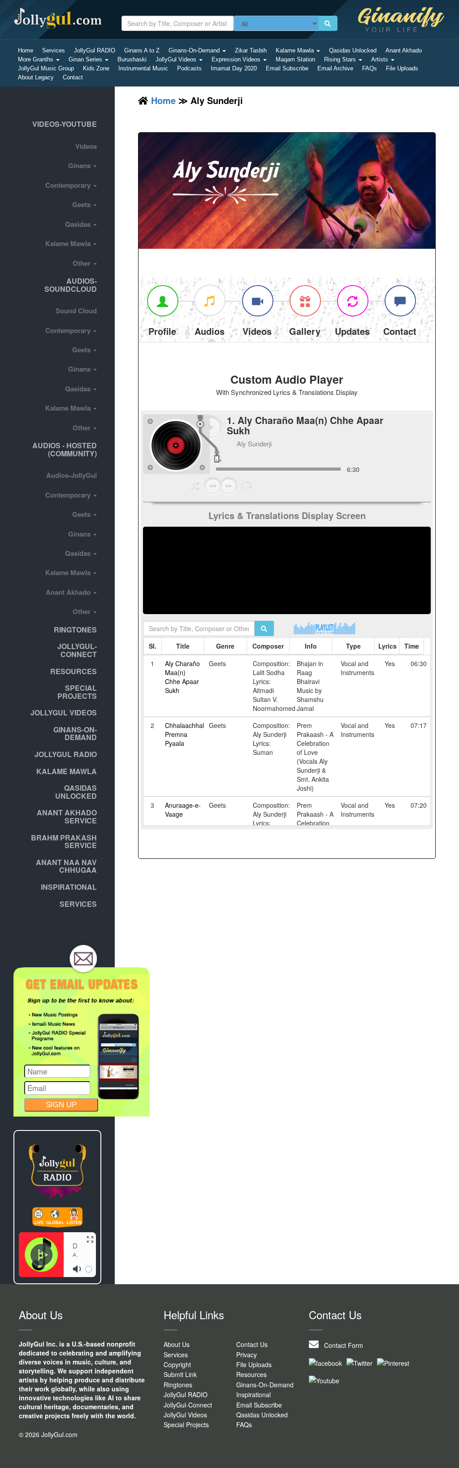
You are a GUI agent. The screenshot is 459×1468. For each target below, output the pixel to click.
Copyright (177, 1364)
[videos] (257, 300)
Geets (82, 204)
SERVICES (78, 904)
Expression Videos (237, 59)
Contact (73, 77)
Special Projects (186, 1424)
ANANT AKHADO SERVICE (67, 816)
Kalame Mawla (296, 50)
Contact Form (341, 1345)
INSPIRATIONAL (69, 887)
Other (82, 263)
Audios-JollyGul (71, 475)
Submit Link (180, 1374)
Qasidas (78, 224)
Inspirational (253, 1394)
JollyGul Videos (177, 59)
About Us (177, 1344)
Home (25, 50)
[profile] (162, 300)
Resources (73, 671)
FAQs (369, 68)
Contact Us (252, 1344)
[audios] (209, 300)
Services (53, 50)
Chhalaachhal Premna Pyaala (184, 734)
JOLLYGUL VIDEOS (63, 712)
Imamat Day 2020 (234, 68)
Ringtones (75, 629)
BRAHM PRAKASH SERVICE (64, 841)
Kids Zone (96, 68)
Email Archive (335, 68)
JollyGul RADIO (94, 50)
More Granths (36, 59)
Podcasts (189, 68)
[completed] (400, 300)
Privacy (246, 1354)
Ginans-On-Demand (195, 50)
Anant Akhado (403, 50)
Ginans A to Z (142, 50)
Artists (380, 59)
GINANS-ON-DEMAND (75, 733)
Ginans (80, 165)
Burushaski (132, 59)
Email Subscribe (287, 68)
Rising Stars (341, 59)
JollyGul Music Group (46, 68)
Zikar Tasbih (251, 50)
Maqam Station (295, 59)
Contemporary (68, 185)
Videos (86, 146)
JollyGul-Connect (188, 1404)
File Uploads (402, 68)
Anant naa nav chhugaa (66, 866)
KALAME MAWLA (66, 771)
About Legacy (36, 77)
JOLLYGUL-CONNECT (77, 650)
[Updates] (352, 300)
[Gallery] (304, 300)
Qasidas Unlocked (353, 50)
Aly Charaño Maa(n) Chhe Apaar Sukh (182, 677)
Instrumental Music (143, 68)
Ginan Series (86, 59)
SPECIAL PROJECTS (77, 692)
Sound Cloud (76, 311)
